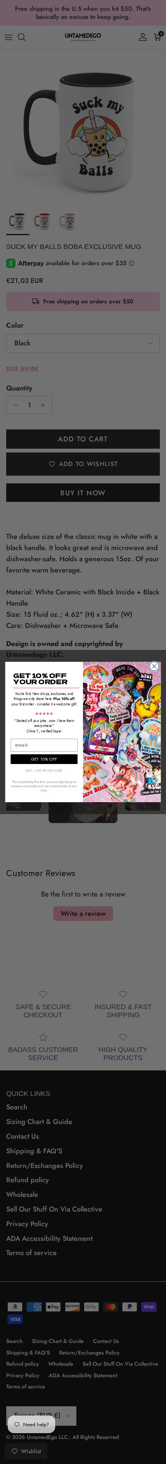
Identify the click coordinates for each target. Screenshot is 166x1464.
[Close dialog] (154, 666)
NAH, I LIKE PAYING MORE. (44, 770)
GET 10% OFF (44, 759)
